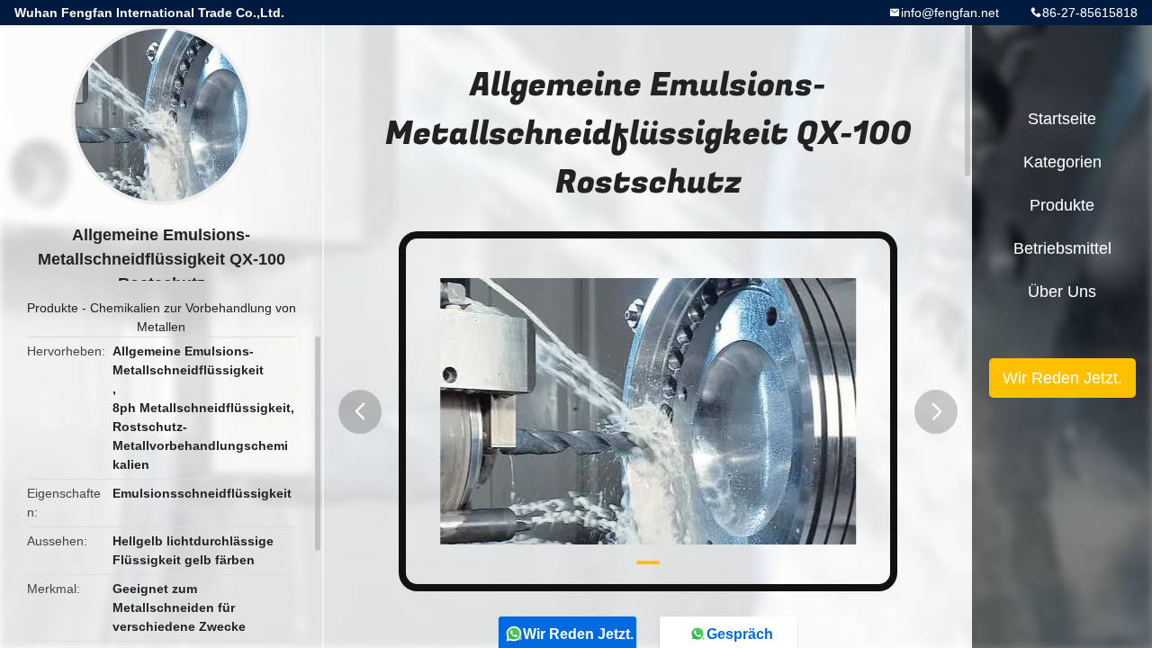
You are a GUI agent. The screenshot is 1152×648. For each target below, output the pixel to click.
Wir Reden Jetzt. (1062, 378)
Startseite (1062, 119)
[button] (360, 412)
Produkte (52, 308)
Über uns (1062, 292)
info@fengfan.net (950, 12)
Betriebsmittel (1062, 248)
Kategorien (1062, 162)
